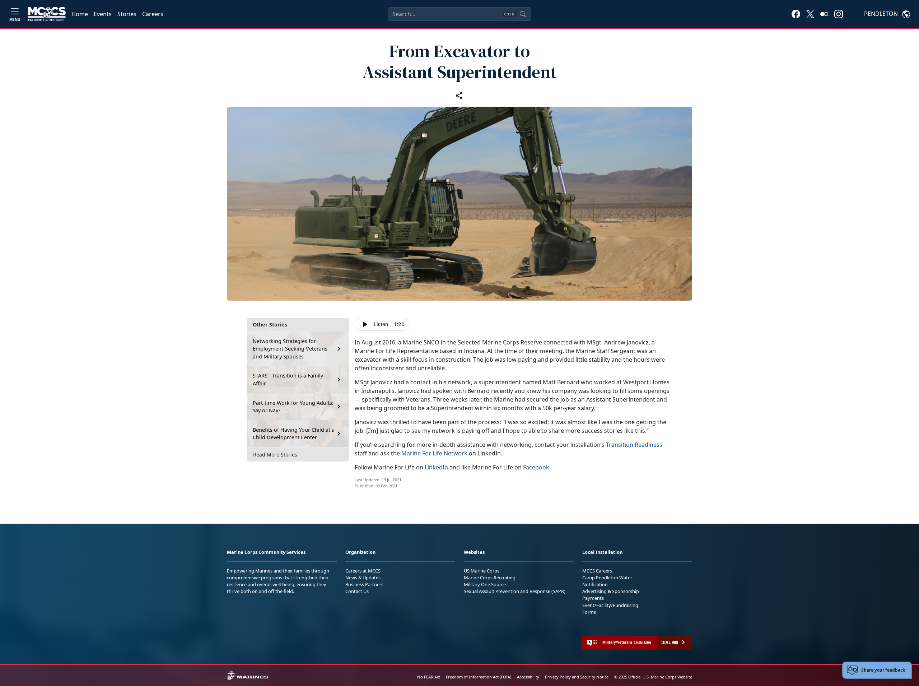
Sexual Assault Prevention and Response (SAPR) (514, 591)
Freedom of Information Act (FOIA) (478, 677)
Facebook (536, 467)
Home (79, 14)
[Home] (47, 14)
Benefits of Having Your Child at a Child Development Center (294, 433)
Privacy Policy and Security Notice (576, 677)
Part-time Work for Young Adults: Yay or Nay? (293, 406)
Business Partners (364, 584)
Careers (152, 14)
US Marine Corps (481, 570)
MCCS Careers (597, 570)
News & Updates (363, 577)
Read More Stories (275, 454)
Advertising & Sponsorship (610, 591)
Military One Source (485, 584)
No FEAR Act (428, 677)
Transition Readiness (634, 445)
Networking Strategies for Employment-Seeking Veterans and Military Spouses (290, 349)
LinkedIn (436, 467)
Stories (126, 14)
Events (103, 14)
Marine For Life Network (434, 453)
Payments (593, 598)
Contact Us (357, 591)
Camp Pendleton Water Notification (607, 581)
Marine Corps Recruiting (490, 577)
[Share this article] (459, 95)
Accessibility (528, 677)
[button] (796, 14)
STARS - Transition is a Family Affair (288, 379)
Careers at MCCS (363, 570)
